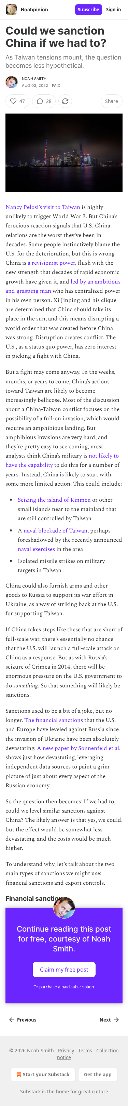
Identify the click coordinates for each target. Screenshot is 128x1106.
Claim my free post (64, 969)
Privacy (66, 1050)
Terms (85, 1050)
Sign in (113, 9)
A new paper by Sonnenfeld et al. (78, 748)
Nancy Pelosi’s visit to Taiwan (42, 207)
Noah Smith (34, 78)
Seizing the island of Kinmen (54, 500)
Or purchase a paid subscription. (64, 987)
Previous (26, 1020)
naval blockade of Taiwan (55, 530)
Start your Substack (46, 1074)
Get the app (98, 1074)
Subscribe (88, 9)
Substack (30, 1091)
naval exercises (36, 549)
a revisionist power (51, 263)
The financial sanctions (53, 720)
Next (105, 1020)
